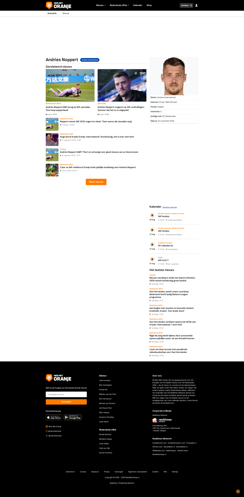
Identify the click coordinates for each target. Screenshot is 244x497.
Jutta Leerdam (104, 380)
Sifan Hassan (104, 412)
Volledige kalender (169, 207)
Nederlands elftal (118, 5)
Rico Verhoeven (105, 399)
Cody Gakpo (104, 444)
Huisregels (119, 472)
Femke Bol (103, 390)
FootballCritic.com (159, 443)
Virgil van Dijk (104, 448)
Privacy (107, 472)
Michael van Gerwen (107, 403)
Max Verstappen (105, 385)
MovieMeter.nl (169, 447)
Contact (83, 472)
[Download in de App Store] (54, 417)
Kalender (137, 5)
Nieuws (99, 5)
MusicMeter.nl (181, 447)
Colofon (155, 472)
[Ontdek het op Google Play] (73, 417)
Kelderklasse (171, 451)
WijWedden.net (158, 451)
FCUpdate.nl (191, 443)
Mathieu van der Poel (107, 394)
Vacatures (95, 472)
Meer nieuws (96, 181)
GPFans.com (157, 447)
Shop (149, 5)
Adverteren (70, 472)
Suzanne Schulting (106, 417)
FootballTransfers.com (176, 443)
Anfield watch (182, 451)
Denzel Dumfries (105, 453)
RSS (165, 472)
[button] (104, 5)
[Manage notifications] (238, 491)
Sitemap (175, 472)
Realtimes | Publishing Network (122, 483)
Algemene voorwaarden (137, 472)
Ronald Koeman (105, 434)
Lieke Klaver (104, 422)
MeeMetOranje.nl (159, 454)
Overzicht (52, 13)
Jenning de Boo (105, 408)
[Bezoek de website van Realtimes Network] (162, 420)
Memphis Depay (105, 439)
